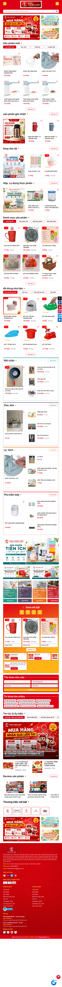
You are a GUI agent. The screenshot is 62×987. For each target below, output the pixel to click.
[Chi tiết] (25, 654)
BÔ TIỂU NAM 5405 (48, 316)
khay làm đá (10, 148)
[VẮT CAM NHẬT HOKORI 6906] (15, 510)
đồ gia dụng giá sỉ (10, 700)
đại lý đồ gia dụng (43, 703)
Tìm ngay (31, 690)
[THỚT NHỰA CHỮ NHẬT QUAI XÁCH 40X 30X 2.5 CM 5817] (12, 88)
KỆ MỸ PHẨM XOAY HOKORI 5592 (10, 72)
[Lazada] (8, 875)
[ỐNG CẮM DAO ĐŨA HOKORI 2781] (32, 504)
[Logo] (31, 4)
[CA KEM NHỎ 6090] (52, 161)
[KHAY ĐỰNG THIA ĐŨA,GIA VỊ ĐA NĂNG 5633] (32, 516)
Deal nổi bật (32, 607)
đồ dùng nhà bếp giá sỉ (12, 706)
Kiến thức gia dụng (9, 896)
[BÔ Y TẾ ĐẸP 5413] (12, 333)
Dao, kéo (9, 405)
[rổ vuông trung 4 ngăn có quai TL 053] (50, 263)
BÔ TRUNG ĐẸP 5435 (30, 344)
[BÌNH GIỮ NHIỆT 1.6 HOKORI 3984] (35, 127)
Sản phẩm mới (11, 43)
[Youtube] (12, 932)
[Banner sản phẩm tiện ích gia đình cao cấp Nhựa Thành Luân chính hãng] (45, 572)
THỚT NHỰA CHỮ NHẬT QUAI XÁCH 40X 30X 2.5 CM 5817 (12, 100)
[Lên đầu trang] (58, 972)
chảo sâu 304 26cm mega (45, 390)
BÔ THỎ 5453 (46, 344)
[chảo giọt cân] (32, 382)
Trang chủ (6, 889)
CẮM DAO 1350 (42, 412)
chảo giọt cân (41, 379)
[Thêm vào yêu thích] (19, 53)
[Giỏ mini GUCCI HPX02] (12, 263)
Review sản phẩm (13, 776)
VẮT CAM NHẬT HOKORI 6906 (14, 523)
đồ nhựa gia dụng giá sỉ (28, 706)
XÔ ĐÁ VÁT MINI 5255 (30, 71)
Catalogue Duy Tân (9, 903)
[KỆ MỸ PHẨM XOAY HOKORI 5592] (12, 60)
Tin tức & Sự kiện (13, 713)
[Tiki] (12, 875)
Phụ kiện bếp (11, 494)
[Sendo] (15, 875)
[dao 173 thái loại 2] (32, 438)
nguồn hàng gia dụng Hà (45, 706)
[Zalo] (4, 932)
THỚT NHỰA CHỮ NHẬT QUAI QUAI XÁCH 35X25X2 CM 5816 (31, 100)
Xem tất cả (31, 109)
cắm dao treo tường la (44, 423)
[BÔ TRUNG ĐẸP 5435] (31, 333)
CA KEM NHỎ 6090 (51, 171)
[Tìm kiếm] (57, 11)
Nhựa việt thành (8, 906)
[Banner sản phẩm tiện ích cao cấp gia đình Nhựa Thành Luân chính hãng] (16, 572)
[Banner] (50, 20)
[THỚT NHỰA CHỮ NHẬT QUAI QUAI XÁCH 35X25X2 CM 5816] (31, 88)
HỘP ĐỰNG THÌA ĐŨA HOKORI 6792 (47, 525)
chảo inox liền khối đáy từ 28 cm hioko (46, 368)
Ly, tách (8, 449)
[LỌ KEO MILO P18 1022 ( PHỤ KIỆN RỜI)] (52, 196)
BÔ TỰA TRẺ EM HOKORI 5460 (28, 317)
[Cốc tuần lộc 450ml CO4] (12, 235)
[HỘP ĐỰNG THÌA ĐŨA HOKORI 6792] (32, 527)
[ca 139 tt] (32, 459)
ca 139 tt (40, 456)
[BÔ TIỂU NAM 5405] (50, 305)
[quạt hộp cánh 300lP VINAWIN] (31, 235)
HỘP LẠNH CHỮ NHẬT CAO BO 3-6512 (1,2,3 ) (33, 206)
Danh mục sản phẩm (15, 217)
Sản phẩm (6, 892)
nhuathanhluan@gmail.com (15, 868)
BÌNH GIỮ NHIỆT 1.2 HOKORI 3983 (51, 137)
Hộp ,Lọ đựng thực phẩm (17, 183)
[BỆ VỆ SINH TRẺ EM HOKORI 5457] (12, 305)
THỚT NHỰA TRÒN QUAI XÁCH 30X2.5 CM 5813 (49, 100)
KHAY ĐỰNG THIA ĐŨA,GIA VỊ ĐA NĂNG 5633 (46, 514)
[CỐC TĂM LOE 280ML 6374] (32, 483)
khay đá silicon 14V (34, 171)
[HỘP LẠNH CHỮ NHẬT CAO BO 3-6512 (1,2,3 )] (35, 196)
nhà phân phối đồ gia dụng (27, 703)
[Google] (15, 932)
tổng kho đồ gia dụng (43, 700)
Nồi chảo (9, 360)
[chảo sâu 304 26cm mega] (32, 393)
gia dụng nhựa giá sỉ (11, 703)
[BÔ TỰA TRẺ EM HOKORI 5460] (31, 305)
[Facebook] (8, 932)
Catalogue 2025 (8, 901)
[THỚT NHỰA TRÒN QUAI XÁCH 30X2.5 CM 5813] (50, 88)
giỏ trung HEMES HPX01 (30, 273)
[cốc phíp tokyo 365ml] (50, 235)
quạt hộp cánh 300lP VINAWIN (29, 246)
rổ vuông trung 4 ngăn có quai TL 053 (49, 274)
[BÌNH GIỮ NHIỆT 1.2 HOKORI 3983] (52, 127)
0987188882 (14, 866)
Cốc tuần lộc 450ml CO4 (12, 245)
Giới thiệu (6, 894)
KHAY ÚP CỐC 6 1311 (49, 71)
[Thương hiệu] (7, 811)
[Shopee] (4, 875)
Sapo (48, 937)
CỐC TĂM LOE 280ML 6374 (46, 480)
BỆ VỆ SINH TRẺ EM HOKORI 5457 (10, 317)
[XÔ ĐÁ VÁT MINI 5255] (31, 60)
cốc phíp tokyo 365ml (49, 245)
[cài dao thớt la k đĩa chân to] (15, 421)
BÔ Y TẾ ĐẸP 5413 (10, 344)
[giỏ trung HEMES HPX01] (31, 263)
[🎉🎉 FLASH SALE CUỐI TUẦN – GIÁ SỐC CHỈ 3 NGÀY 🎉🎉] (8, 765)
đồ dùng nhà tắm (13, 288)
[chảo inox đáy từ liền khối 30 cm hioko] (15, 376)
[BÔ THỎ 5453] (50, 333)
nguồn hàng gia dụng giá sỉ (26, 700)
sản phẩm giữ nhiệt (14, 114)
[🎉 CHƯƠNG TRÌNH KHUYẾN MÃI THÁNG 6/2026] (37, 766)
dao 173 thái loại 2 (43, 435)
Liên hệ (5, 899)
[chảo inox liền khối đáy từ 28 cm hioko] (32, 370)
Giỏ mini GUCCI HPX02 (11, 273)
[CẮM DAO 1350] (32, 415)
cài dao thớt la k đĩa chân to (13, 433)
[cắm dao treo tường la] (32, 426)
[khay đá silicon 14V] (35, 161)
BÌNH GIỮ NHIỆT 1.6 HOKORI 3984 (34, 137)
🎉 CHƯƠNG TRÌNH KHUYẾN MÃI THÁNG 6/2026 (51, 763)
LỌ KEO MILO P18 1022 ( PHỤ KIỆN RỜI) (51, 206)
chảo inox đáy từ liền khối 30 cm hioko (14, 390)
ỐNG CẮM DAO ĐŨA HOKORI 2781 (46, 502)
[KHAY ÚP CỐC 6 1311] (50, 60)
